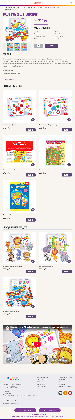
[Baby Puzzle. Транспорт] (17, 30)
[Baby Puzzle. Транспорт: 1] (10, 47)
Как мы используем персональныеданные (13, 385)
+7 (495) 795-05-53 (10, 400)
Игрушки (62, 379)
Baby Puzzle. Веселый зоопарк (12, 266)
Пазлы (61, 382)
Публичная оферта (12, 387)
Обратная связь (25, 410)
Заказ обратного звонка (49, 410)
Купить (30, 130)
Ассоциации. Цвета (9, 125)
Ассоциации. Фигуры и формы (49, 125)
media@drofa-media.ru (11, 403)
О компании (41, 379)
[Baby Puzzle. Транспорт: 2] (17, 47)
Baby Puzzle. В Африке (46, 266)
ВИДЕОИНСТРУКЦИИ (65, 387)
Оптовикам (41, 382)
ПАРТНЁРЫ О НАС (42, 387)
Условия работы (42, 377)
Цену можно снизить (41, 24)
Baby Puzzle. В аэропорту (11, 311)
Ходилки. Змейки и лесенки (48, 170)
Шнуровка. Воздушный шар (12, 215)
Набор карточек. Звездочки (12, 170)
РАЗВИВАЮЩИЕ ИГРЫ (65, 377)
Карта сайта (41, 384)
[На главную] (37, 3)
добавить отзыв (9, 79)
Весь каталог (63, 384)
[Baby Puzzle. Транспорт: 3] (24, 47)
